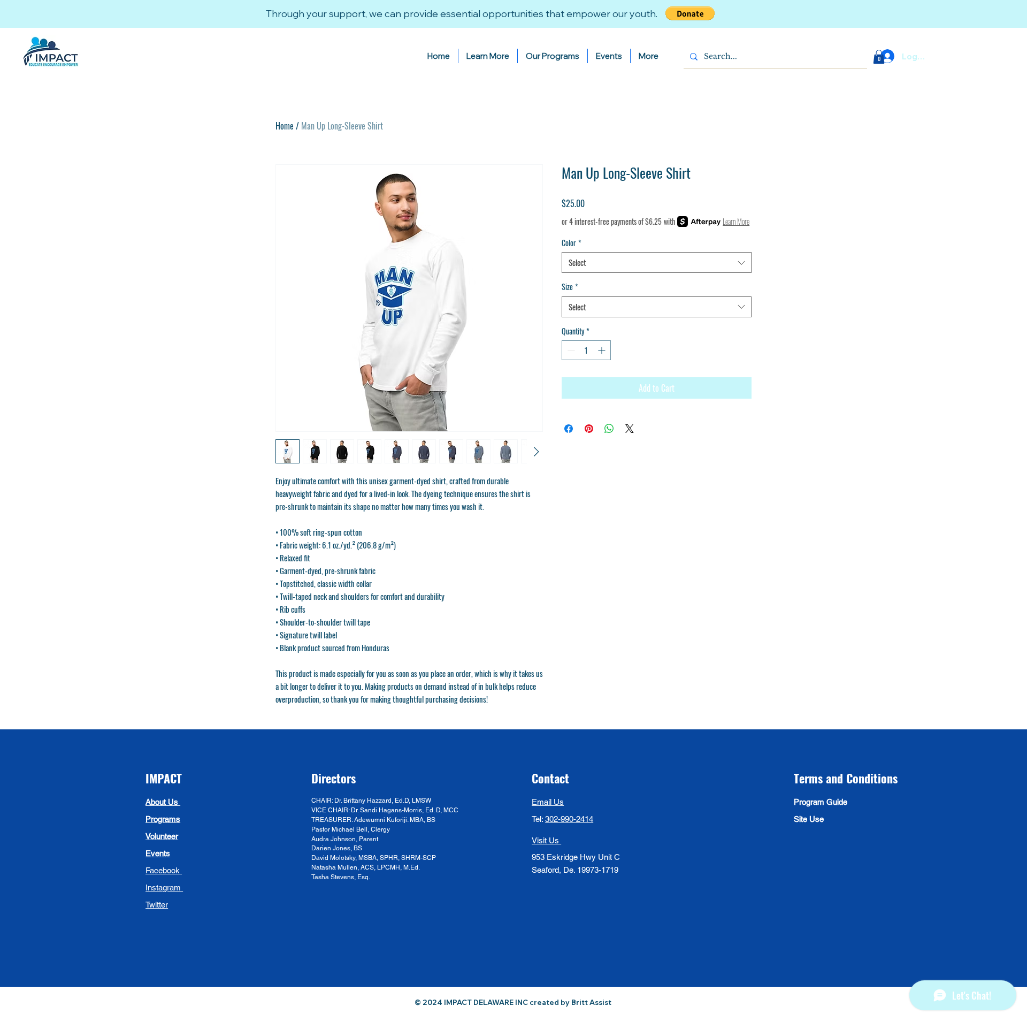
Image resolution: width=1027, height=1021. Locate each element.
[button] (690, 13)
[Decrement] (570, 350)
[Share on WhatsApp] (609, 428)
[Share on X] (629, 428)
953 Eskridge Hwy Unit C (577, 857)
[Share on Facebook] (568, 428)
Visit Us (546, 840)
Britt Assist (592, 1002)
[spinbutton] (586, 350)
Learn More (736, 221)
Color (571, 243)
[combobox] (657, 262)
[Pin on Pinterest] (589, 428)
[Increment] (602, 350)
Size (570, 286)
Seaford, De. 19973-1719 (575, 869)
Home (284, 125)
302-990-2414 (569, 819)
